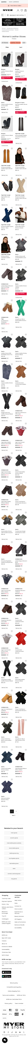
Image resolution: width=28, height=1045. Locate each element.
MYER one (4, 935)
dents (14, 868)
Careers (4, 941)
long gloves (14, 878)
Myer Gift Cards (6, 938)
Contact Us (18, 906)
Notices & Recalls (19, 925)
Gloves (16, 29)
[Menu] (2, 15)
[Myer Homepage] (7, 11)
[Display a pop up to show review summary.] (10, 75)
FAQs (16, 903)
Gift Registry (18, 919)
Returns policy (14, 983)
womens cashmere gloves (14, 873)
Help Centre (18, 900)
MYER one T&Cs (21, 995)
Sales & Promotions (20, 922)
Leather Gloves (5, 31)
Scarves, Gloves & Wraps (8, 29)
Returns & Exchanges (5, 912)
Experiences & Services (19, 912)
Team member (19, 1003)
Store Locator (18, 909)
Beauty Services (19, 916)
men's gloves (14, 832)
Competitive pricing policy (14, 987)
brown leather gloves (14, 848)
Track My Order (6, 898)
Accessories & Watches (12, 28)
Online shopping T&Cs (14, 991)
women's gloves (14, 838)
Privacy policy (8, 1003)
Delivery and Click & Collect (7, 908)
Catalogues (5, 919)
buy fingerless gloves (14, 858)
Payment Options (7, 901)
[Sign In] (18, 10)
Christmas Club (6, 952)
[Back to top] (25, 1042)
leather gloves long (14, 853)
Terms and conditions (8, 995)
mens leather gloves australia (14, 843)
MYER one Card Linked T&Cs (14, 999)
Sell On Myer (5, 955)
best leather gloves (14, 863)
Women (4, 28)
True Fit (4, 916)
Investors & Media (7, 946)
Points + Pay (5, 904)
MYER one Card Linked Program (6, 922)
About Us (4, 943)
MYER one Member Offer (6, 78)
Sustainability (5, 949)
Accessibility (18, 928)
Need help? (5, 1040)
